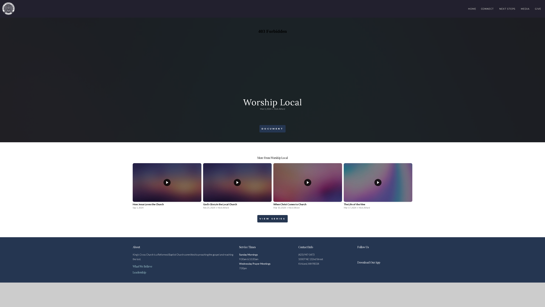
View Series (272, 218)
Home (472, 9)
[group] (167, 187)
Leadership (139, 272)
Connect (487, 9)
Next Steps (507, 9)
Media (525, 9)
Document (272, 128)
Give (538, 9)
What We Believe (142, 266)
